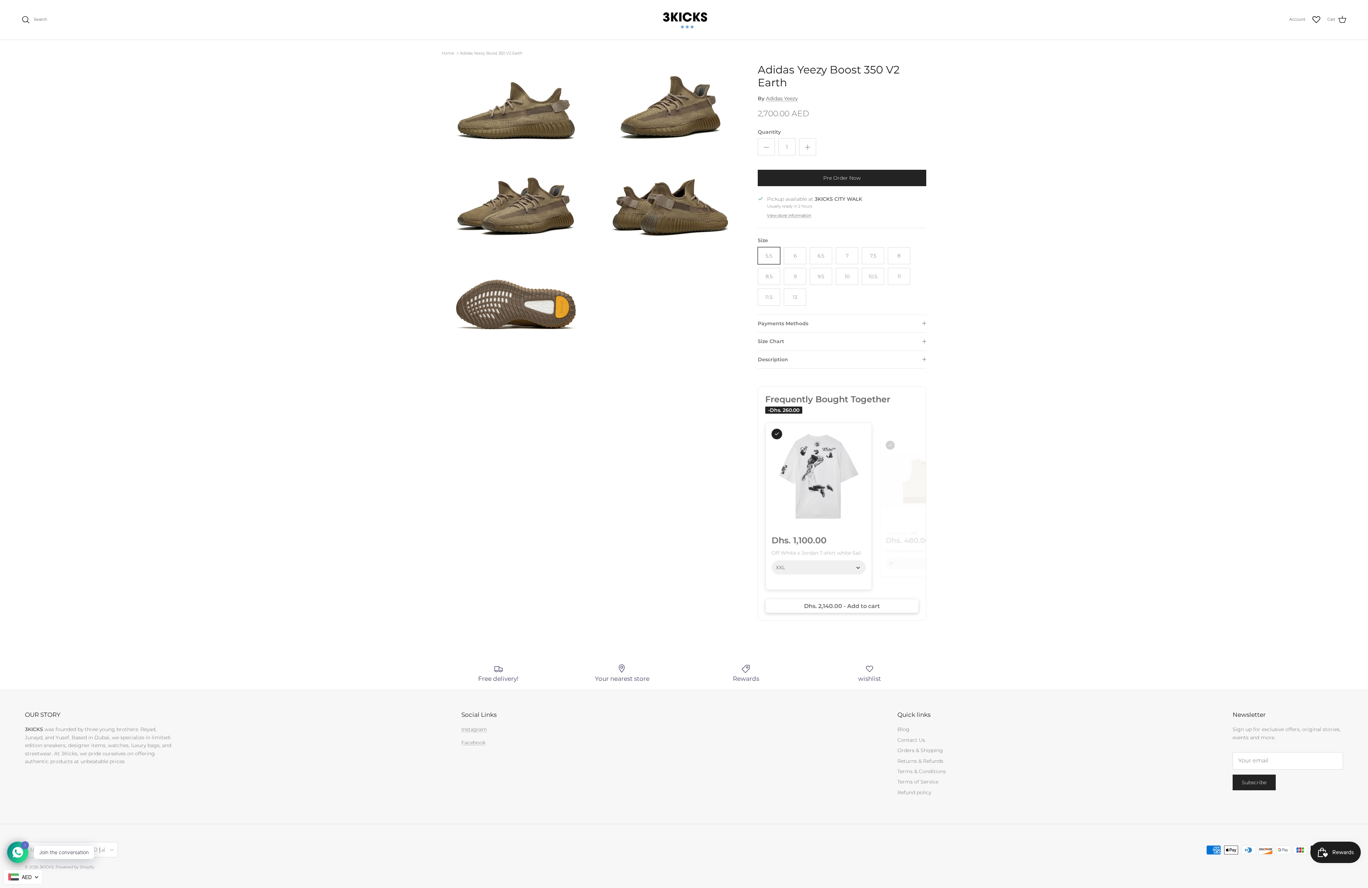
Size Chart (771, 341)
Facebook (473, 742)
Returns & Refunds (920, 761)
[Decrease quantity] (766, 146)
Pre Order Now (842, 178)
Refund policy (914, 792)
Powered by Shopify (75, 866)
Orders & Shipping (920, 750)
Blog (903, 729)
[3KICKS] (684, 19)
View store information (789, 215)
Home (448, 53)
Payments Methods (783, 323)
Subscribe (1254, 782)
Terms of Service (917, 782)
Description (773, 359)
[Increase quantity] (807, 146)
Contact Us (911, 740)
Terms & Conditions (921, 771)
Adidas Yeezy (782, 98)
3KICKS (47, 866)
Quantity (769, 132)
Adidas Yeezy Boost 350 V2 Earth (491, 53)
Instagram (474, 729)
